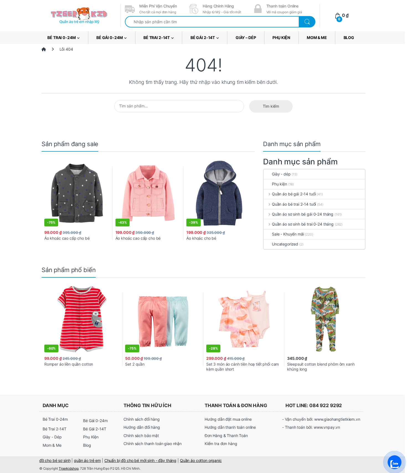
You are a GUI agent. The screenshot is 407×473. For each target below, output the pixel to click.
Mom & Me (317, 37)
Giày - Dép (52, 437)
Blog (349, 37)
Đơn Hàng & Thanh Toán (226, 435)
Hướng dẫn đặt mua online (228, 419)
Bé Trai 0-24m (61, 37)
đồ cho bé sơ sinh (55, 460)
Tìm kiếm (271, 106)
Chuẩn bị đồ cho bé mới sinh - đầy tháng (140, 460)
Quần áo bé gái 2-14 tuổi (294, 194)
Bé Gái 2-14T (202, 37)
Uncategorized (285, 244)
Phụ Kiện (281, 37)
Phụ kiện (279, 184)
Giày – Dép (246, 37)
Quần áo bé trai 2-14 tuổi (294, 204)
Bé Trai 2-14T (156, 37)
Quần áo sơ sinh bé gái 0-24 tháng (302, 214)
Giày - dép (281, 174)
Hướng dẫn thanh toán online (230, 427)
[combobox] (212, 21)
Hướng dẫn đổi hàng (141, 427)
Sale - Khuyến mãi (288, 234)
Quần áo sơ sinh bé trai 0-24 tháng (303, 224)
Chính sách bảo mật (141, 435)
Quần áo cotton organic (201, 460)
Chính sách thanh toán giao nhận (152, 443)
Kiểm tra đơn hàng (221, 443)
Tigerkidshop (68, 468)
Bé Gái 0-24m (109, 37)
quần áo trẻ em (87, 460)
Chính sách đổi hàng (141, 419)
